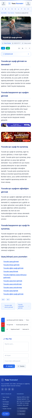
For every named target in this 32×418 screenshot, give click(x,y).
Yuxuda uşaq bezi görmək (12, 281)
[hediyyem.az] (16, 137)
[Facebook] (2, 389)
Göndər (10, 366)
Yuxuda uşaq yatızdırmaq (12, 287)
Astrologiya (6, 401)
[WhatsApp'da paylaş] (8, 48)
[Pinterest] (12, 389)
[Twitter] (5, 389)
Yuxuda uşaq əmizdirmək (12, 284)
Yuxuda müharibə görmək (21, 306)
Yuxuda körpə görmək (11, 265)
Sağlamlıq (5, 406)
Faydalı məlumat (7, 408)
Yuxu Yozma (11, 13)
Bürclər (4, 399)
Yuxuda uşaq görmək (11, 261)
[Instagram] (9, 389)
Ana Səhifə (3, 13)
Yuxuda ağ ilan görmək (19, 324)
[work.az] (16, 125)
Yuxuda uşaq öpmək (10, 291)
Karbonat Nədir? (24, 329)
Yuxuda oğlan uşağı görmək (13, 268)
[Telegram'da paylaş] (3, 48)
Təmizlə (22, 366)
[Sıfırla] (26, 48)
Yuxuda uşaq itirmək (10, 271)
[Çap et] (29, 48)
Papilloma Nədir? (12, 329)
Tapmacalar (6, 404)
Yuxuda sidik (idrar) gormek (9, 306)
